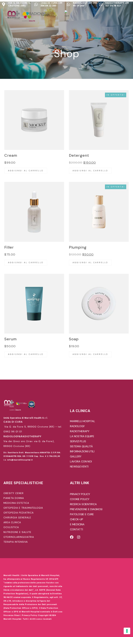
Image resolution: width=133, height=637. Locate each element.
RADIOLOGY (77, 426)
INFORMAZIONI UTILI (82, 451)
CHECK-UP (76, 519)
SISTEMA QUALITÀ (81, 446)
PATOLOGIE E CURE (82, 514)
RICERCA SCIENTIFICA (83, 504)
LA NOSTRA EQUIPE (82, 436)
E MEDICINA (77, 524)
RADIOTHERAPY (79, 431)
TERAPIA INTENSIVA (15, 541)
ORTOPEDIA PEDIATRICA (18, 512)
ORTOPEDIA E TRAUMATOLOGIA (23, 507)
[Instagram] (78, 537)
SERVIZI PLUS (78, 441)
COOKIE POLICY (79, 499)
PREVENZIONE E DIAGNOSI (86, 509)
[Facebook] (71, 537)
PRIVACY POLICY (80, 494)
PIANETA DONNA (13, 498)
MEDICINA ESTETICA (16, 502)
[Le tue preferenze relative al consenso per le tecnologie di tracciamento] (127, 631)
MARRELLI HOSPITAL (82, 421)
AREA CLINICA (12, 522)
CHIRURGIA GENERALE (17, 517)
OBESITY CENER (13, 493)
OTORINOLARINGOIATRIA (18, 537)
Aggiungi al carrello (25, 170)
